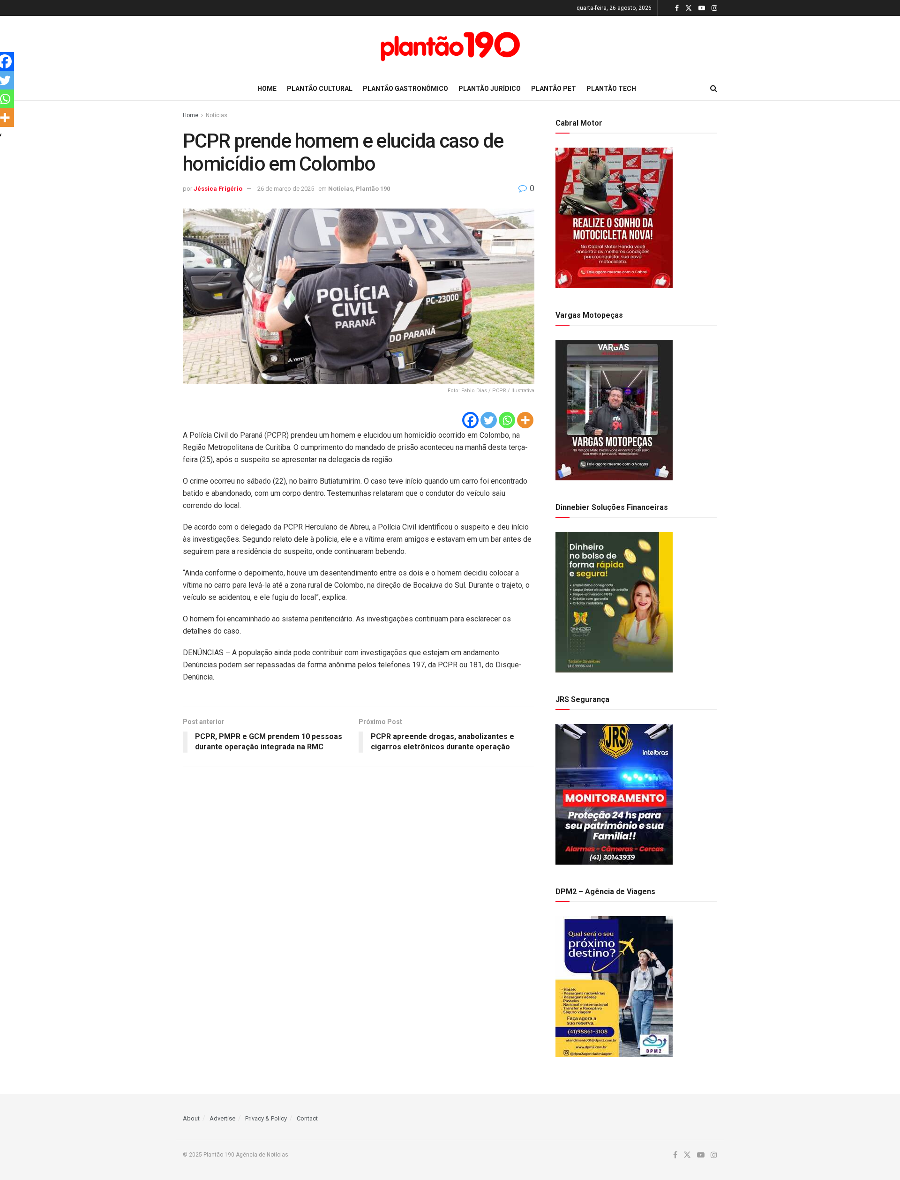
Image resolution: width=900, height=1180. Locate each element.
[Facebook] (470, 420)
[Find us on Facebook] (677, 8)
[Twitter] (488, 420)
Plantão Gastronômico (405, 88)
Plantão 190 (373, 188)
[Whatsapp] (507, 420)
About (191, 1118)
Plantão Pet (553, 88)
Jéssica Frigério (218, 188)
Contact (307, 1118)
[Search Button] (713, 88)
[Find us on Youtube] (701, 8)
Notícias (216, 115)
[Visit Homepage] (450, 46)
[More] (525, 420)
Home (267, 88)
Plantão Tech (611, 88)
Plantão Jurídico (489, 88)
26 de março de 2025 (285, 188)
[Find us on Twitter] (688, 8)
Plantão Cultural (319, 88)
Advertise (222, 1118)
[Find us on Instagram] (714, 8)
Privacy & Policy (266, 1118)
